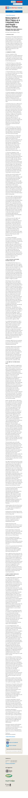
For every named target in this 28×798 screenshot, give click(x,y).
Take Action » (19, 1)
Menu (14, 11)
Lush (9, 776)
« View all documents (10, 15)
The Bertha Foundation (9, 771)
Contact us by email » (10, 763)
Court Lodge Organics (10, 780)
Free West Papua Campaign (14, 8)
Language (13, 1)
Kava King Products (9, 785)
